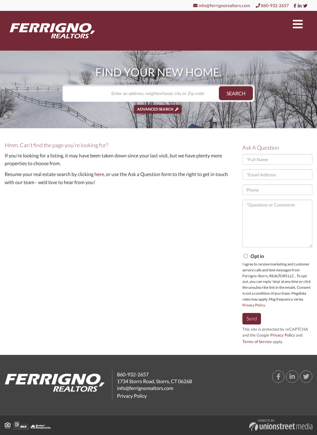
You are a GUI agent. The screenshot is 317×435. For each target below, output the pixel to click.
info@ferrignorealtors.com (224, 5)
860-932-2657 (274, 5)
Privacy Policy (253, 305)
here (99, 174)
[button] (236, 93)
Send (251, 318)
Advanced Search (155, 109)
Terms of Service (257, 341)
